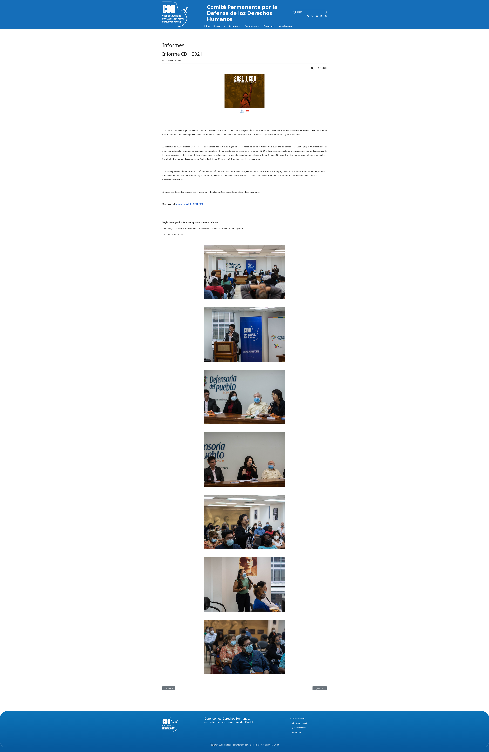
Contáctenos (285, 26)
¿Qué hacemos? (298, 727)
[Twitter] (312, 16)
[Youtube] (317, 16)
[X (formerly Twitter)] (318, 68)
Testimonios (269, 26)
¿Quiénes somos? (299, 723)
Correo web (297, 732)
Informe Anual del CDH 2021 (189, 204)
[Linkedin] (321, 16)
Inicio (207, 26)
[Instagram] (326, 16)
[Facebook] (308, 16)
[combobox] (310, 12)
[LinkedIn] (324, 68)
